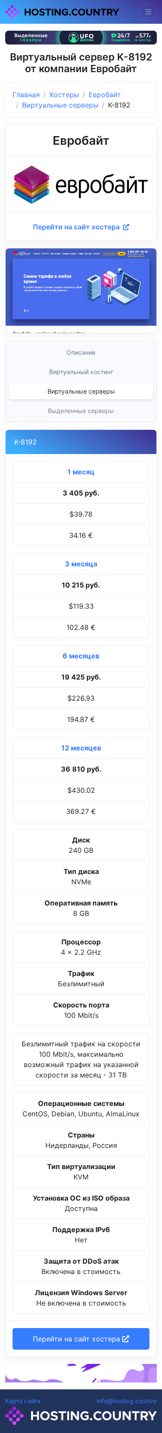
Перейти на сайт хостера (77, 226)
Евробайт (105, 94)
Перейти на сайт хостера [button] (77, 1339)
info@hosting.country (127, 1400)
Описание (81, 352)
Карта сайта (23, 1400)
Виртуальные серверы (60, 105)
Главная (26, 94)
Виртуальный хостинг (81, 371)
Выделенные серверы (81, 410)
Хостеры (64, 94)
